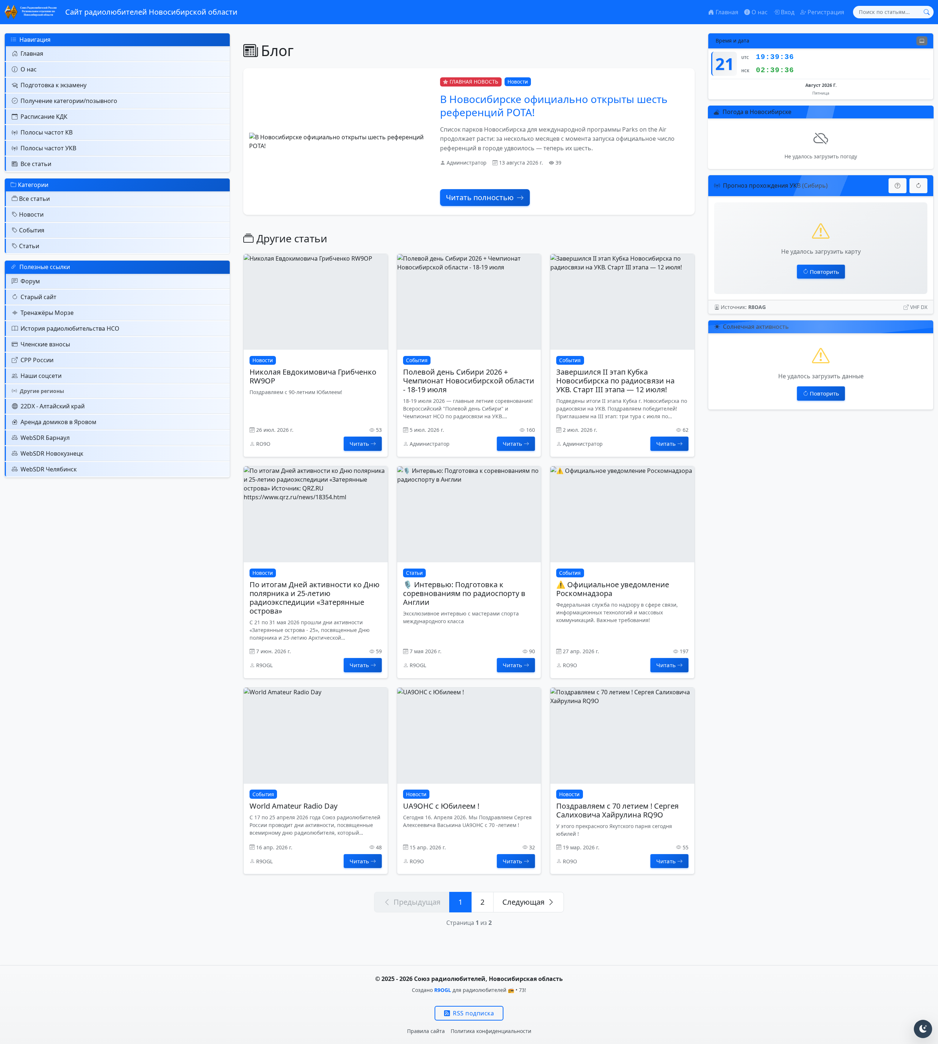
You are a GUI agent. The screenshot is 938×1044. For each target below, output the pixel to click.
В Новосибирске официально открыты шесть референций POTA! (554, 105)
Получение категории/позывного (69, 101)
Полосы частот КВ (47, 132)
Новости (31, 214)
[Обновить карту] (918, 185)
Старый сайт (38, 297)
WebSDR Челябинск (49, 469)
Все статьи (36, 164)
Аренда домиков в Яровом (58, 422)
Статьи (29, 246)
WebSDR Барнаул (45, 438)
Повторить (824, 271)
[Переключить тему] (923, 1029)
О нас (29, 69)
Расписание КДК (44, 117)
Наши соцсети (41, 376)
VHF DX (918, 307)
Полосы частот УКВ (48, 148)
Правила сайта (426, 1031)
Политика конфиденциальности (491, 1031)
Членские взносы (45, 344)
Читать (359, 443)
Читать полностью (480, 197)
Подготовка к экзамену (53, 85)
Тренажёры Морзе (47, 313)
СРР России (37, 360)
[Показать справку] (897, 185)
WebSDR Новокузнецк (52, 453)
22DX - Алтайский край (53, 406)
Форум (30, 281)
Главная (32, 53)
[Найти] (926, 12)
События (31, 230)
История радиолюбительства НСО (70, 328)
